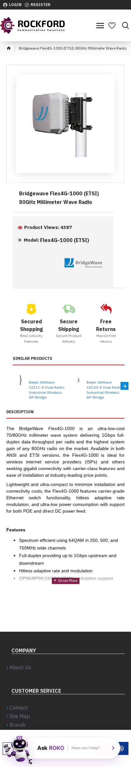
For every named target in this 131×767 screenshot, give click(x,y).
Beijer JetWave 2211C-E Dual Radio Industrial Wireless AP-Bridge (46, 390)
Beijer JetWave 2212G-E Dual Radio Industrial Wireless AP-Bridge (104, 390)
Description (20, 411)
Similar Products (32, 358)
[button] (13, 386)
